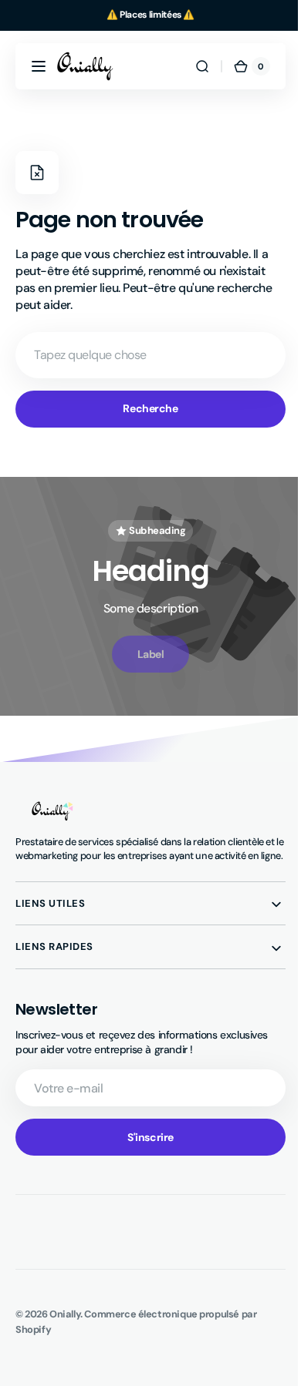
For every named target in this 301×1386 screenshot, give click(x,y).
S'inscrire (145, 1150)
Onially (64, 1327)
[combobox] (144, 355)
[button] (39, 66)
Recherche (144, 408)
